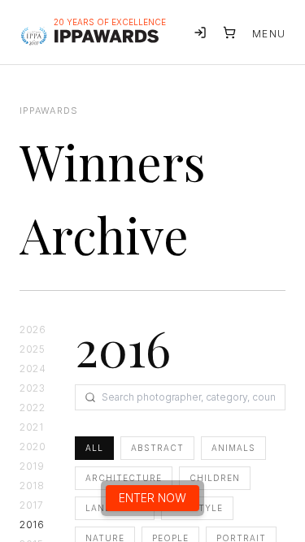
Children (215, 478)
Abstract (157, 448)
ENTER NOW (152, 498)
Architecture (123, 478)
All (94, 448)
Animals (233, 448)
